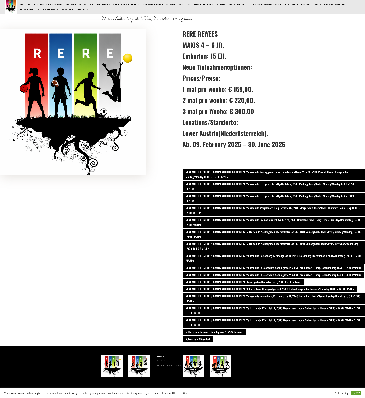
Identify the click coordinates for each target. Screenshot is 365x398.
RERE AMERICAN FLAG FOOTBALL (158, 4)
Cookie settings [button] (341, 393)
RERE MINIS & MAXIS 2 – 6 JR (48, 4)
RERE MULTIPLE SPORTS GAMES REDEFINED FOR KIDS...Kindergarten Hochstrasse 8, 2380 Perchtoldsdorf (243, 282)
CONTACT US (83, 10)
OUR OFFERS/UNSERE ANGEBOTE (330, 4)
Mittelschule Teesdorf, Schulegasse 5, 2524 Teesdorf (214, 332)
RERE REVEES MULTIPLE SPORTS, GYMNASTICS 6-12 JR (255, 4)
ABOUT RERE (49, 10)
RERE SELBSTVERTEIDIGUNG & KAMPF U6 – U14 (202, 4)
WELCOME (25, 4)
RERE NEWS (67, 10)
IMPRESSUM (159, 356)
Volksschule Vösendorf (198, 339)
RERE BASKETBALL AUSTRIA (79, 4)
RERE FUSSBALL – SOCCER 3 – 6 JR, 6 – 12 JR (118, 4)
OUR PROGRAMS (28, 10)
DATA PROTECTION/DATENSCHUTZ (168, 365)
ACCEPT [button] (356, 393)
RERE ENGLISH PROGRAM (297, 4)
